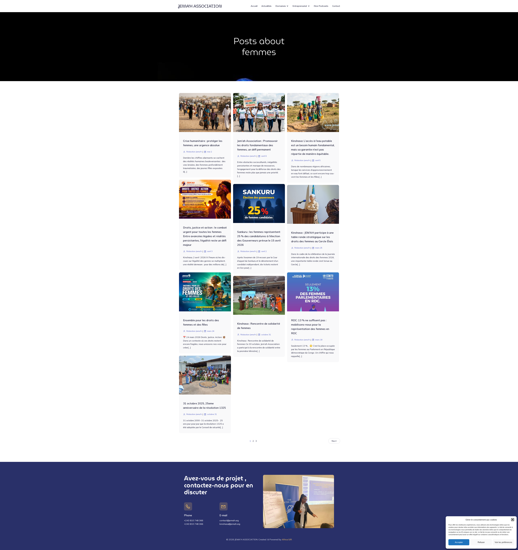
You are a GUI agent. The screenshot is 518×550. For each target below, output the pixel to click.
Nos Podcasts (321, 6)
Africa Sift (287, 539)
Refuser (481, 542)
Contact (336, 6)
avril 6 (264, 156)
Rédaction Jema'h (194, 151)
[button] (512, 519)
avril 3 (209, 251)
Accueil (254, 6)
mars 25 (318, 248)
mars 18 (318, 340)
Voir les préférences (503, 542)
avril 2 (264, 251)
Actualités (266, 6)
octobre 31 (266, 334)
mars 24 (210, 331)
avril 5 (318, 160)
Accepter (459, 542)
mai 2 (209, 151)
